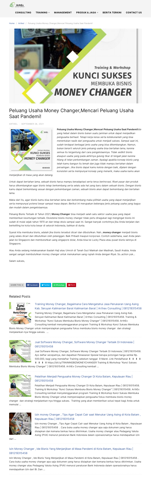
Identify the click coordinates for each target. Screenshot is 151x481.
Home (12, 23)
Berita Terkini (112, 12)
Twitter (47, 285)
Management (63, 12)
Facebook (33, 285)
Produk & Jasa (86, 12)
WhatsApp (59, 285)
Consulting (23, 12)
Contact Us (134, 12)
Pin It (72, 285)
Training (41, 12)
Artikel (21, 23)
